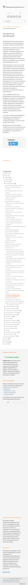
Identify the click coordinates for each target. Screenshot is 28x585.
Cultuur (7, 181)
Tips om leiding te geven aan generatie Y (15, 283)
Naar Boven (22, 583)
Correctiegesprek (10, 199)
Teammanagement (10, 334)
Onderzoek (8, 318)
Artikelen (9, 26)
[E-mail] (17, 17)
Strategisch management (11, 332)
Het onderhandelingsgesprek (12, 230)
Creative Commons (16, 581)
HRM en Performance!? (11, 235)
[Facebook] (11, 17)
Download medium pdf (13, 144)
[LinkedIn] (14, 17)
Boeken (6, 338)
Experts (6, 340)
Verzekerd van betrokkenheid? (13, 296)
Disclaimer (13, 580)
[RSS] (20, 17)
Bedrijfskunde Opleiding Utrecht (10, 387)
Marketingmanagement (11, 314)
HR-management (16, 26)
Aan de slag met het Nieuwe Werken (14, 185)
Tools (5, 344)
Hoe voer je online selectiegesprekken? (15, 233)
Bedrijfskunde (7, 389)
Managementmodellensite (14, 6)
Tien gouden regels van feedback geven (15, 271)
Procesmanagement (10, 326)
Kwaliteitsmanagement (10, 308)
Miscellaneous (8, 316)
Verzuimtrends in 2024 (11, 297)
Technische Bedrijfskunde (10, 392)
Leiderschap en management (12, 310)
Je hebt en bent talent (11, 240)
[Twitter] (8, 17)
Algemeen (6, 173)
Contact (9, 581)
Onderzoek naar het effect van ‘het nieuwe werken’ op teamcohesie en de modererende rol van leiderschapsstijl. (15, 251)
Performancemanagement (11, 322)
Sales (6, 330)
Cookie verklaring (6, 580)
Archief (6, 175)
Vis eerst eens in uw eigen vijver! (13, 299)
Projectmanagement (10, 328)
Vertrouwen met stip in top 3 (12, 294)
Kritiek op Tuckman (10, 242)
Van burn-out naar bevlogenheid (13, 288)
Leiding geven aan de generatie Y (13, 244)
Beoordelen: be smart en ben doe (13, 194)
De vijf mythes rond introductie (13, 201)
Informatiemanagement (11, 306)
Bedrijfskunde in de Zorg (9, 390)
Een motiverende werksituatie (13, 206)
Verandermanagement (10, 336)
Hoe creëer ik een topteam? (12, 231)
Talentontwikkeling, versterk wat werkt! (15, 265)
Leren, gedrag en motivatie (11, 312)
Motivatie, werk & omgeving (12, 246)
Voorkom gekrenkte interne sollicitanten (15, 301)
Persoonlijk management (11, 324)
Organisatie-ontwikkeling (11, 320)
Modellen (6, 342)
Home (4, 26)
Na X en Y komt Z (10, 247)
